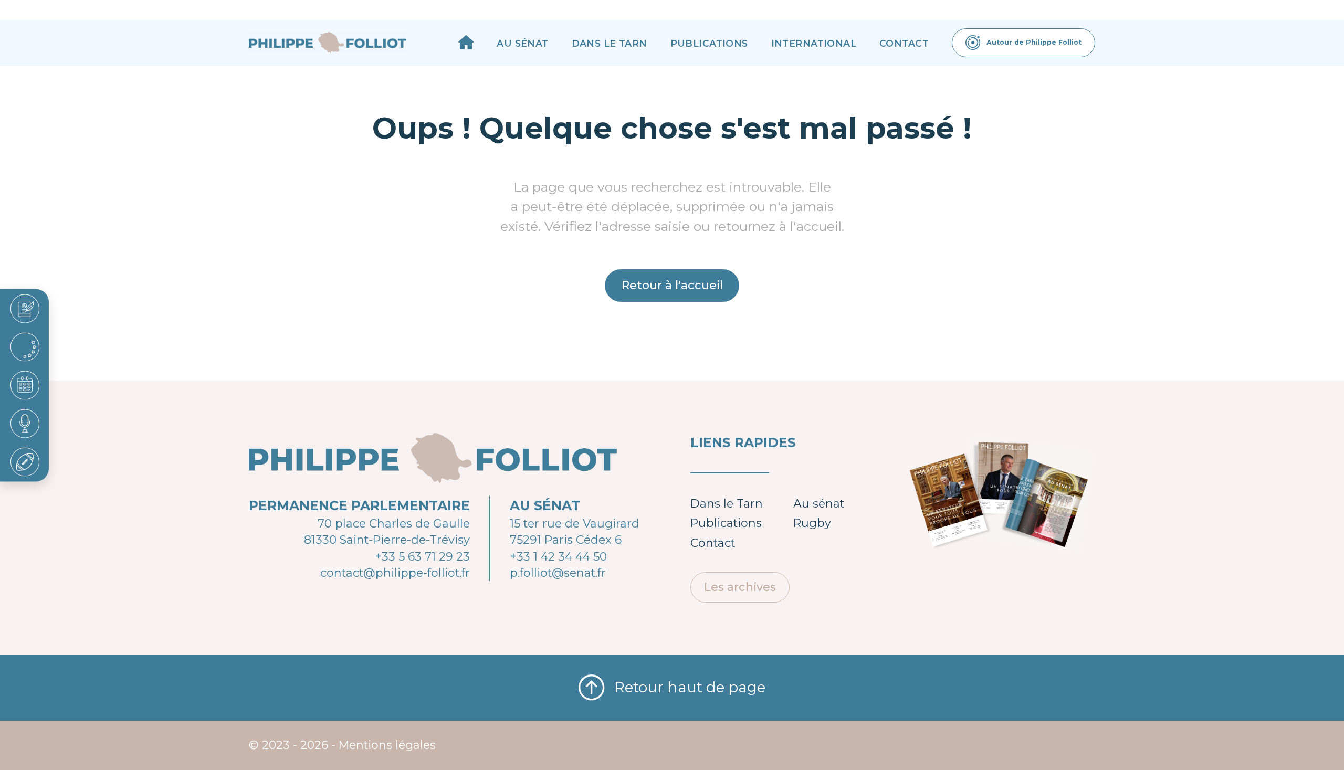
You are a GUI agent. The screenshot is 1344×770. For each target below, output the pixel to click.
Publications (709, 43)
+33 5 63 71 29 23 (422, 556)
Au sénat (523, 43)
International (814, 43)
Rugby (812, 523)
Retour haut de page (689, 687)
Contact (904, 43)
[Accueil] (466, 42)
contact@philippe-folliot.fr (395, 572)
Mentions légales (387, 745)
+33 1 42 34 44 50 (558, 556)
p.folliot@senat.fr (558, 572)
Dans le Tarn (609, 43)
